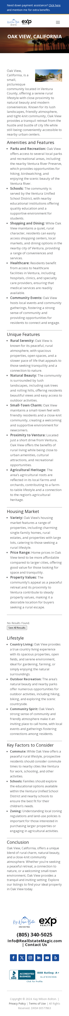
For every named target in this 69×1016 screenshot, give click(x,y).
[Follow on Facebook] (13, 957)
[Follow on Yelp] (55, 957)
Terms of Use (37, 1003)
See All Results (16, 627)
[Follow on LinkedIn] (38, 957)
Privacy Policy (17, 1003)
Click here (55, 5)
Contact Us (36, 944)
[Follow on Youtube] (47, 957)
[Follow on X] (21, 957)
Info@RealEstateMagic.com (34, 940)
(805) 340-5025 (34, 934)
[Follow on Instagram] (30, 957)
